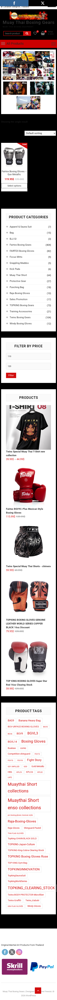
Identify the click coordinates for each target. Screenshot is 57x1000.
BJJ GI (13, 238)
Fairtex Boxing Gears (20, 244)
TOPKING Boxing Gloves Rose (28, 856)
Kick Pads (15, 269)
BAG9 (11, 720)
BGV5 (45, 727)
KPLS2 (40, 772)
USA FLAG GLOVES (15, 906)
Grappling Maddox (19, 263)
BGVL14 (12, 741)
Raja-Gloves (13, 828)
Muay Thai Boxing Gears (28, 22)
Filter (11, 375)
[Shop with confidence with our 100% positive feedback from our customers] (28, 53)
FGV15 (10, 760)
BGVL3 (32, 733)
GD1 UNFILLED (13, 767)
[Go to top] (38, 990)
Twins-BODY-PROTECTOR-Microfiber (26, 894)
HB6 (10, 772)
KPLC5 (19, 772)
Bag (12, 232)
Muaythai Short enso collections (24, 804)
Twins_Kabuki (32, 900)
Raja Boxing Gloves (20, 293)
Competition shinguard (19, 754)
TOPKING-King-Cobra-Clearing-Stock (26, 850)
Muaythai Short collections (22, 788)
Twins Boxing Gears (20, 317)
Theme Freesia (44, 991)
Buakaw (12, 748)
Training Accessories (21, 311)
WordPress (31, 995)
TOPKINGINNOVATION (24, 869)
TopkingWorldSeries (17, 881)
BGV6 (10, 734)
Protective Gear (18, 281)
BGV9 (20, 733)
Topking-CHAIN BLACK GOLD (22, 838)
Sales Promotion (18, 299)
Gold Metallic (38, 766)
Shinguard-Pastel (32, 828)
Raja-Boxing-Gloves (22, 821)
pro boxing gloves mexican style (20, 815)
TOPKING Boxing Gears (22, 305)
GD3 (25, 767)
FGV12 (37, 754)
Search (27, 33)
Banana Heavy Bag (30, 720)
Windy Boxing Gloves (21, 323)
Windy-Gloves (34, 906)
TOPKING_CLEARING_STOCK (31, 888)
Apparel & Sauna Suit (21, 226)
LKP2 (10, 777)
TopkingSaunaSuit (17, 875)
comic (23, 748)
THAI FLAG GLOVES (16, 833)
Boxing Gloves (33, 741)
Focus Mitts (16, 256)
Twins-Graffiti (14, 900)
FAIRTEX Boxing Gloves (22, 251)
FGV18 (20, 760)
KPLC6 (29, 772)
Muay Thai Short (18, 275)
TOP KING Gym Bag (17, 863)
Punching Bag (17, 287)
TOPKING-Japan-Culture (21, 844)
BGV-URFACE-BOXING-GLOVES (23, 726)
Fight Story (34, 760)
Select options (14, 185)
